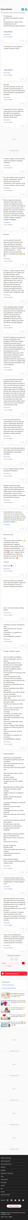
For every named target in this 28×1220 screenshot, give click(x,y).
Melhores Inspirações (6, 1158)
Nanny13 (11, 36)
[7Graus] (10, 1216)
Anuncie (3, 1191)
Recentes (3, 1167)
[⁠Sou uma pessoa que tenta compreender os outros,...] (23, 442)
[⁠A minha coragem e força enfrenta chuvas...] (23, 171)
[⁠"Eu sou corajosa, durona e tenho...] (23, 479)
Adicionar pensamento (12, 973)
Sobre (2, 1176)
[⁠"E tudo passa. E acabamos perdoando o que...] (23, 40)
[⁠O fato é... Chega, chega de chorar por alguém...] (23, 301)
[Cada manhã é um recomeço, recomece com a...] (23, 528)
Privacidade (3, 1182)
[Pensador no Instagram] (7, 1200)
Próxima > (9, 966)
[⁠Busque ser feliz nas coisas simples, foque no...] (23, 506)
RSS (2, 1188)
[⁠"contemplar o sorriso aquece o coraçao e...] (23, 79)
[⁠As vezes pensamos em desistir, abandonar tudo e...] (23, 414)
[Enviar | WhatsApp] (26, 9)
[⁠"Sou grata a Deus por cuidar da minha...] (23, 126)
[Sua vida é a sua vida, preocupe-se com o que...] (23, 463)
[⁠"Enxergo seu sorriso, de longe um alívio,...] (23, 645)
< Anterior (3, 963)
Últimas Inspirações (5, 1161)
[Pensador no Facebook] (11, 1200)
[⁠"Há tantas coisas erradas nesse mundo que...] (23, 892)
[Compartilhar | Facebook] (22, 9)
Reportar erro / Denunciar (7, 1173)
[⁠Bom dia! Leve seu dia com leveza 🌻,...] (23, 265)
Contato (3, 1185)
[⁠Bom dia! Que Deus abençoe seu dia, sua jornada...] (23, 103)
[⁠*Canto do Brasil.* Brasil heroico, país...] (23, 872)
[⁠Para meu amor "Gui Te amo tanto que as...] (23, 574)
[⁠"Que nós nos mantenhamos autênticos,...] (23, 951)
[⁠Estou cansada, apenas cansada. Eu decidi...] (23, 331)
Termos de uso (4, 1179)
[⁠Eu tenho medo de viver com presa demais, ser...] (23, 194)
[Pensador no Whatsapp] (19, 1200)
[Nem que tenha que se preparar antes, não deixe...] (23, 619)
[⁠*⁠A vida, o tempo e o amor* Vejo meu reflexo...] (23, 748)
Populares (3, 1170)
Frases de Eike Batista (8, 985)
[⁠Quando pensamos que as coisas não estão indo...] (23, 929)
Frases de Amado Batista (9, 988)
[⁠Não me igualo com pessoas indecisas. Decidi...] (23, 228)
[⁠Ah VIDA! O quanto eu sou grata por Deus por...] (23, 373)
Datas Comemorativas (6, 1164)
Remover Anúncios (5, 1194)
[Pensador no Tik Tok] (23, 1200)
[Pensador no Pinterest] (15, 1200)
